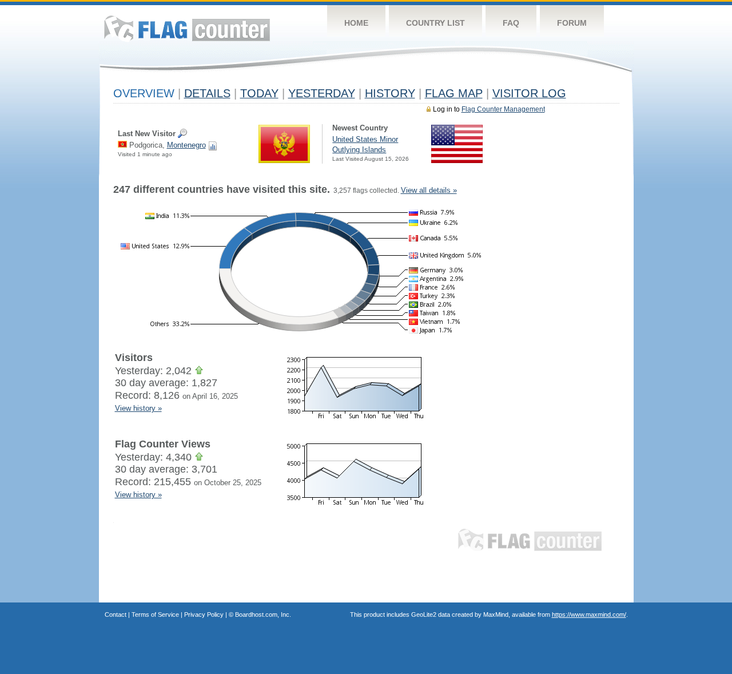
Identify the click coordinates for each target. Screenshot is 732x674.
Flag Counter (187, 28)
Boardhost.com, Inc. (263, 614)
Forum (572, 22)
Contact (115, 614)
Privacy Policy (204, 614)
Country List (435, 22)
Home (356, 22)
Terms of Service (155, 614)
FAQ (511, 22)
